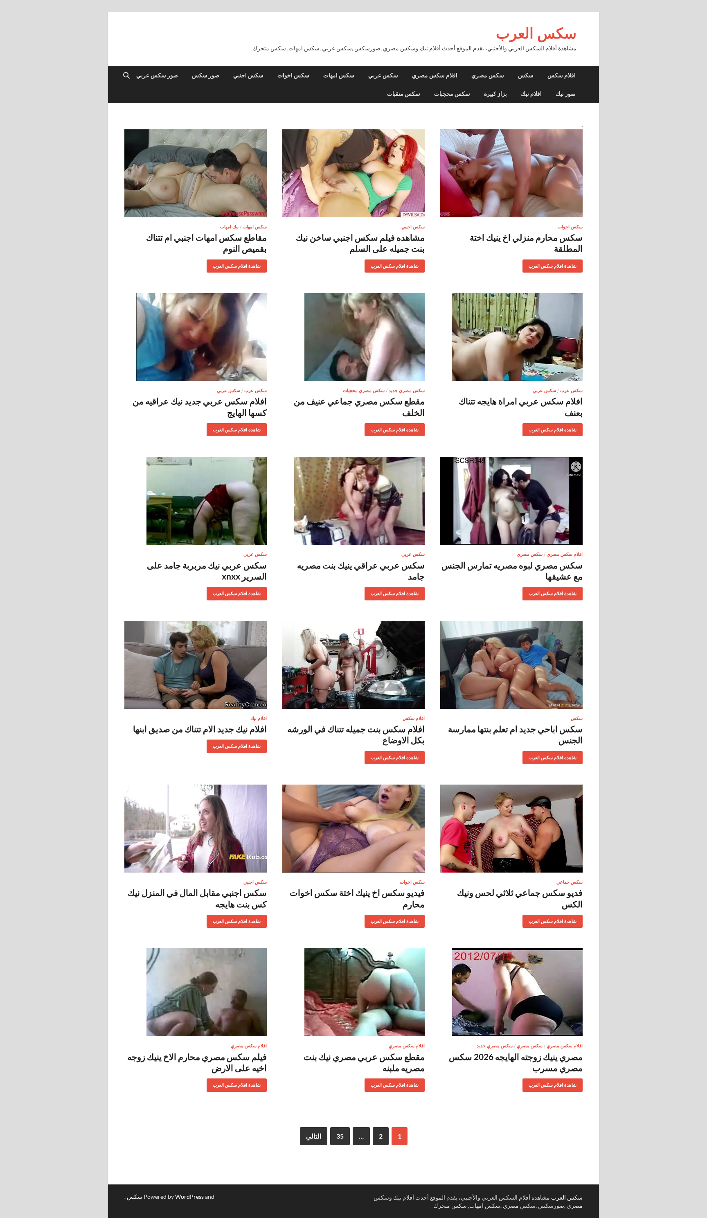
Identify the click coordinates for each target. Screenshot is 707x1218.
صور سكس (205, 75)
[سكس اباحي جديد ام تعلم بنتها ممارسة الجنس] (511, 665)
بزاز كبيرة (495, 93)
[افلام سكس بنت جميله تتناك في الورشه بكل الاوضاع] (353, 665)
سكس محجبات (452, 93)
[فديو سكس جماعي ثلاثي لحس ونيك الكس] (511, 829)
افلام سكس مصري (434, 75)
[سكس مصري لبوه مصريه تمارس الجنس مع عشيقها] (511, 501)
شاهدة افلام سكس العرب (556, 264)
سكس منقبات (403, 93)
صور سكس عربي (157, 75)
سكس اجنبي (248, 75)
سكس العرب (536, 33)
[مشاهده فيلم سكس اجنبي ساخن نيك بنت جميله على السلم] (353, 173)
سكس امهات (338, 75)
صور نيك (566, 93)
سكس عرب (571, 390)
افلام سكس (561, 75)
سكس (526, 75)
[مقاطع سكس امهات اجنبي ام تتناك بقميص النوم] (195, 173)
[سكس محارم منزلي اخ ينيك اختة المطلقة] (511, 173)
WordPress (189, 1196)
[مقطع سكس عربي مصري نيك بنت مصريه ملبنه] (353, 992)
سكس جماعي (569, 882)
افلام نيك (531, 93)
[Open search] (126, 75)
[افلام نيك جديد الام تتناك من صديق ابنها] (195, 665)
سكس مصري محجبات (364, 390)
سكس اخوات (293, 75)
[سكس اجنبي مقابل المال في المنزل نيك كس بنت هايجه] (195, 829)
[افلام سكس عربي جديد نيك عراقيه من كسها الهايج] (195, 337)
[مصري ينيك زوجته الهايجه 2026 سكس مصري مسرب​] (511, 992)
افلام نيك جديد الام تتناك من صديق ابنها (200, 729)
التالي (313, 1136)
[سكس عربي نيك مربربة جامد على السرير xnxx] (195, 501)
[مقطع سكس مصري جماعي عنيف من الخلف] (353, 337)
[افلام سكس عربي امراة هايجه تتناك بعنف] (511, 337)
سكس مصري (487, 75)
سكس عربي (383, 75)
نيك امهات (229, 227)
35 (340, 1136)
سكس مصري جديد (407, 390)
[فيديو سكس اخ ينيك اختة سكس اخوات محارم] (353, 829)
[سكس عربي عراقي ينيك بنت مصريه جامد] (353, 501)
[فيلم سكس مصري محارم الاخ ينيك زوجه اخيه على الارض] (195, 992)
